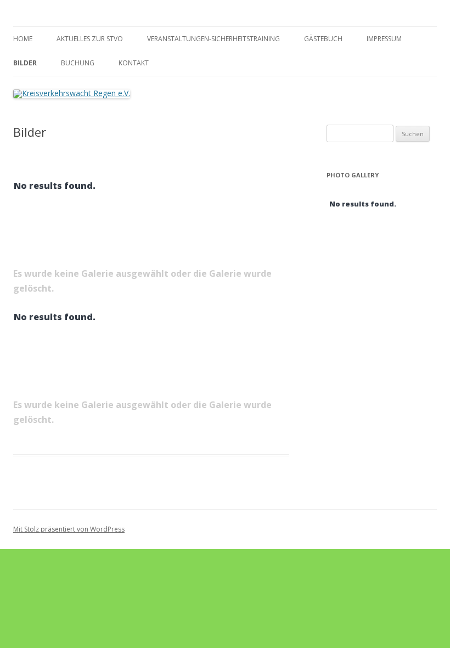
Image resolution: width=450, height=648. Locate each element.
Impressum (384, 38)
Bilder (25, 63)
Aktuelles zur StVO (90, 38)
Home (22, 38)
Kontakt (134, 63)
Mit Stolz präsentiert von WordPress (69, 529)
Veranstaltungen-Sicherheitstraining (213, 38)
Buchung (77, 63)
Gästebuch (323, 38)
